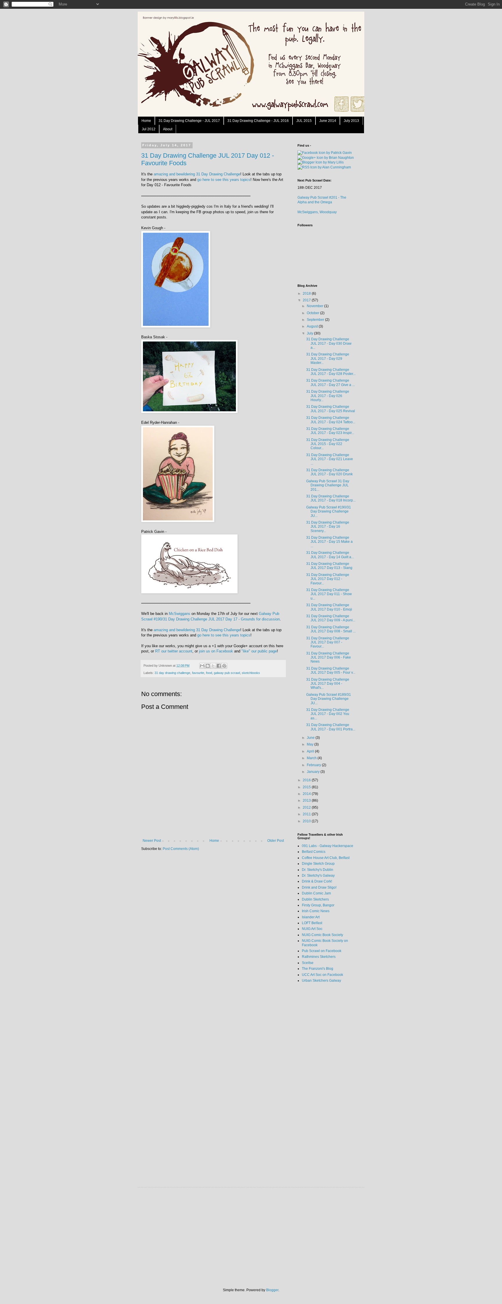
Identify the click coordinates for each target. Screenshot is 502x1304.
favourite (198, 673)
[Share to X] (213, 666)
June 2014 (327, 121)
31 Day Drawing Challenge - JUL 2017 (189, 121)
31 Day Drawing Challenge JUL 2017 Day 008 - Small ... (331, 629)
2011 (307, 814)
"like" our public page (259, 651)
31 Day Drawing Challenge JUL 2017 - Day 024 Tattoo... (330, 420)
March (312, 758)
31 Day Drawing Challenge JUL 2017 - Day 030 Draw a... (329, 343)
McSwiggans (179, 613)
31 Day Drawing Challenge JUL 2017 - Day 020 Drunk (329, 472)
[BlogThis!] (208, 666)
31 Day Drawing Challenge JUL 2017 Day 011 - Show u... (329, 594)
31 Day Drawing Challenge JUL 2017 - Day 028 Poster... (331, 372)
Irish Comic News (315, 911)
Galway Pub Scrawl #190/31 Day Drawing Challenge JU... (328, 511)
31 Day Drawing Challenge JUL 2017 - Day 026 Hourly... (327, 395)
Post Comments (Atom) (181, 849)
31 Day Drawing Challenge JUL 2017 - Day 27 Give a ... (330, 382)
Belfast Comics (313, 852)
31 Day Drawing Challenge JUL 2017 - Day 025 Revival (330, 409)
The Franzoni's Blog (317, 969)
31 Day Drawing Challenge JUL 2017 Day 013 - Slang (329, 566)
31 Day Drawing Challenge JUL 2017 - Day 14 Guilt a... (330, 555)
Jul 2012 (148, 129)
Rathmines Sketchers (319, 957)
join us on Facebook (216, 651)
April (311, 751)
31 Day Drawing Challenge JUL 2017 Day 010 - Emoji (329, 607)
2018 (307, 293)
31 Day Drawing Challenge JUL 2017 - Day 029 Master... (327, 358)
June (311, 738)
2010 (307, 821)
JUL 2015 (304, 121)
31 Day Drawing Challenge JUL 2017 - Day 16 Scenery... (327, 526)
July (310, 333)
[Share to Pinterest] (224, 666)
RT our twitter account (173, 651)
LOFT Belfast (312, 923)
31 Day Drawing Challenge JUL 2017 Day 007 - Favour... (327, 642)
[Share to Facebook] (219, 666)
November (315, 306)
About (167, 129)
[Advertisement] (320, 1079)
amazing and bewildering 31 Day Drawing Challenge (197, 174)
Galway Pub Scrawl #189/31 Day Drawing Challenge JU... (328, 699)
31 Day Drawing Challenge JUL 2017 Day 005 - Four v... (330, 670)
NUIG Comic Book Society (322, 935)
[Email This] (202, 666)
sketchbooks (251, 673)
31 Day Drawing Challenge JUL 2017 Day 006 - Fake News (328, 657)
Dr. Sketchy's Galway (318, 876)
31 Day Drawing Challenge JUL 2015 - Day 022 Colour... (327, 444)
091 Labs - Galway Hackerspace (327, 846)
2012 (307, 807)
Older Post (275, 841)
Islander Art (311, 917)
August (313, 326)
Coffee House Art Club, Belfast (325, 858)
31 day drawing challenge (172, 673)
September (316, 320)
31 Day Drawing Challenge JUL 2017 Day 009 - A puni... (330, 618)
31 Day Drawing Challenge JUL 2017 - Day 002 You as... (327, 714)
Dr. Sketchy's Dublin (317, 870)
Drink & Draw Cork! (317, 881)
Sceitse (307, 963)
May (310, 744)
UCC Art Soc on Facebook (322, 975)
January (313, 772)
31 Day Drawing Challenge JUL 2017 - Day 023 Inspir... (330, 431)
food (209, 673)
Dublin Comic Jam (316, 893)
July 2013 (351, 121)
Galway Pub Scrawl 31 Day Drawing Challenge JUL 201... (327, 485)
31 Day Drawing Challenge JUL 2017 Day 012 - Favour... (327, 579)
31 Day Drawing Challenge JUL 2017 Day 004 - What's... (327, 683)
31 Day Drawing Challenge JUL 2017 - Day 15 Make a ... (329, 542)
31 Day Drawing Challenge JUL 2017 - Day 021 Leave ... (329, 459)
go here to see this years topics (223, 179)
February (314, 765)
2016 (307, 780)
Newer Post (152, 841)
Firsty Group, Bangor (318, 905)
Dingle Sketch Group (318, 864)
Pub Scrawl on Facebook (321, 951)
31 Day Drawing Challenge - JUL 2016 (258, 121)
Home (146, 121)
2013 (307, 800)
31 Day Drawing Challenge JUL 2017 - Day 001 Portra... (330, 727)
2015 (307, 787)
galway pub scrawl (227, 673)
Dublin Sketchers (315, 899)
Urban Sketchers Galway (321, 981)
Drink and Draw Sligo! (319, 887)
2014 (307, 794)
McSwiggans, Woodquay (317, 212)
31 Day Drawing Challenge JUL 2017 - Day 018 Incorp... (331, 498)
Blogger (272, 1290)
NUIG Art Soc (312, 929)
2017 (307, 300)
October (313, 313)
